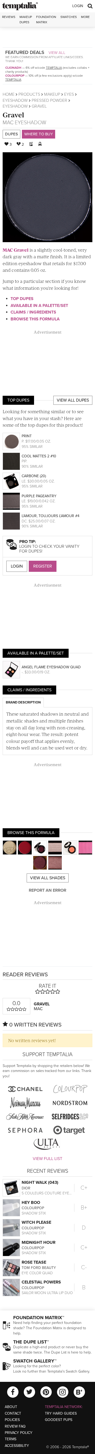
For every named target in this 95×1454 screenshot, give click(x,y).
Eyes (69, 94)
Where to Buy (38, 134)
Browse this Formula (35, 319)
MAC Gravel (15, 250)
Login (77, 6)
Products (29, 94)
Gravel (13, 114)
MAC (8, 122)
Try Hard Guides (61, 1413)
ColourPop (14, 75)
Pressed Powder (49, 100)
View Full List (47, 1158)
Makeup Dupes (26, 19)
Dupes (11, 134)
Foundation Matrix (46, 19)
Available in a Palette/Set (39, 305)
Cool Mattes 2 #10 (39, 456)
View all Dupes (73, 400)
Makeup (52, 94)
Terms (10, 1439)
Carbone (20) (34, 476)
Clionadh (13, 68)
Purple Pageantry (39, 496)
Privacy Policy (18, 1432)
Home (9, 94)
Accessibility (17, 1445)
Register (42, 566)
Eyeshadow (15, 100)
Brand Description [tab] (23, 702)
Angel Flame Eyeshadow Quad (51, 667)
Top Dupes (22, 298)
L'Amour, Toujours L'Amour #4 (50, 516)
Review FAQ (15, 1426)
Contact (13, 1413)
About (11, 1407)
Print (27, 436)
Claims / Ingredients (33, 312)
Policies (12, 1420)
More (85, 17)
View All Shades (47, 878)
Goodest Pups (58, 1420)
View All (57, 52)
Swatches (68, 17)
